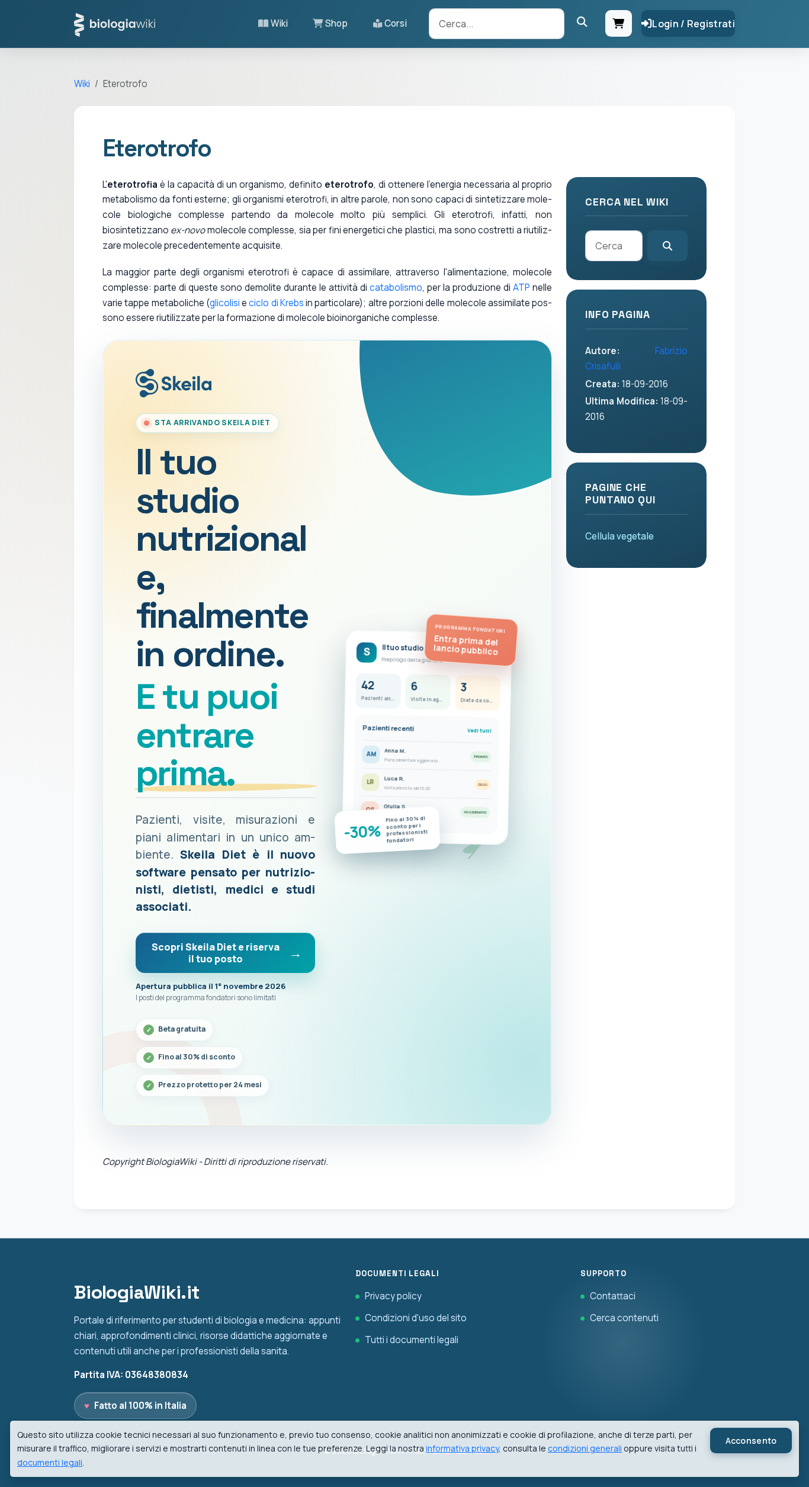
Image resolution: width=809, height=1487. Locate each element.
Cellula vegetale (619, 536)
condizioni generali (585, 1448)
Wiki (279, 23)
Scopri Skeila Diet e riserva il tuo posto (216, 952)
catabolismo (396, 287)
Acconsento (751, 1440)
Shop (336, 23)
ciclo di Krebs (276, 303)
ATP (521, 287)
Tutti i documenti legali (411, 1340)
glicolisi (225, 303)
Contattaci (612, 1296)
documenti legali (49, 1462)
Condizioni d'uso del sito (416, 1318)
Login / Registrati (693, 23)
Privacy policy (393, 1296)
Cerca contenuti (624, 1318)
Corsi (395, 23)
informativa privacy (462, 1448)
